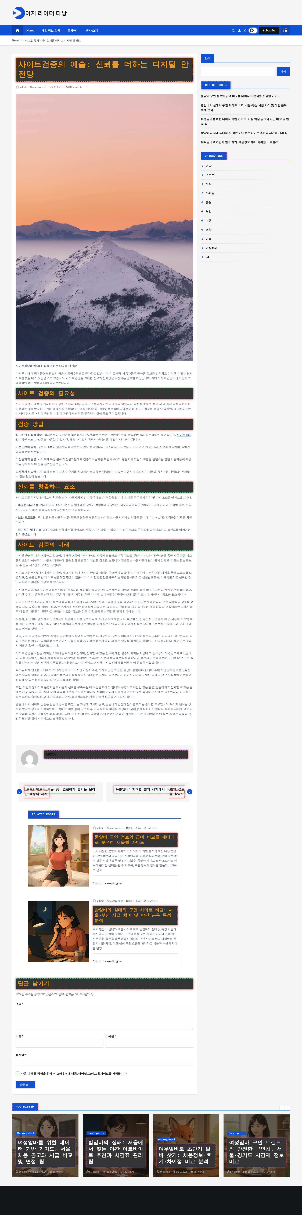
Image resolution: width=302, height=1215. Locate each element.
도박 (208, 184)
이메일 (111, 1036)
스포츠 (210, 175)
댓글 (19, 1004)
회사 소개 (92, 30)
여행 (208, 220)
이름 (19, 1036)
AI (207, 257)
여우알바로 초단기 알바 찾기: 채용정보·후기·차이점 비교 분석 (240, 142)
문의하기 (73, 30)
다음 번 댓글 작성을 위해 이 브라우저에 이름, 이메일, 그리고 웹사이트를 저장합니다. (74, 1073)
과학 (208, 230)
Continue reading (106, 883)
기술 (208, 239)
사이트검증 (184, 435)
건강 (208, 166)
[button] (282, 1108)
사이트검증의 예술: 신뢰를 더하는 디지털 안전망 (52, 40)
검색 (207, 58)
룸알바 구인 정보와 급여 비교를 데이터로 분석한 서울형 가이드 (240, 96)
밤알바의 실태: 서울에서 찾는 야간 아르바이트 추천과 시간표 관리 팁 (244, 133)
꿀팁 (208, 202)
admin (23, 87)
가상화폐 (211, 248)
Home (30, 30)
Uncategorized (38, 87)
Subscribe (269, 30)
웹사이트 (21, 1055)
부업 (208, 211)
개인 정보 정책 (51, 30)
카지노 (210, 193)
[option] (45, 1145)
